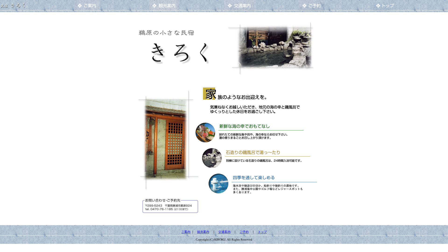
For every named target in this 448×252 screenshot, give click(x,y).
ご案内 (185, 232)
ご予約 (244, 232)
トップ (262, 232)
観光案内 (203, 232)
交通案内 (224, 232)
